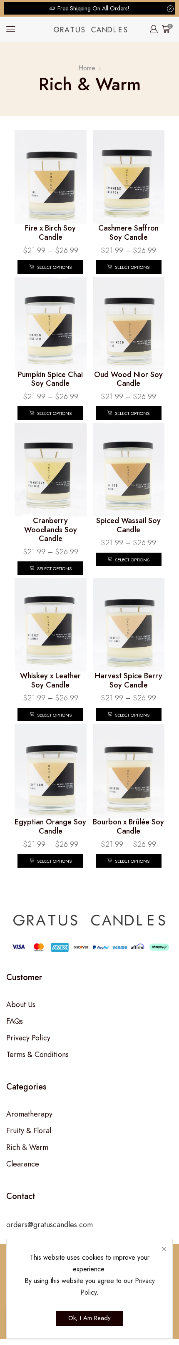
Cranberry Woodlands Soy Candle (50, 529)
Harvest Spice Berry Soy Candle (128, 680)
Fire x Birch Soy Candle (50, 233)
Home (86, 68)
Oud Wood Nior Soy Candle (128, 379)
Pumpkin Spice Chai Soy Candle (50, 379)
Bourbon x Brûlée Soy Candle (128, 826)
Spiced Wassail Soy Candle (128, 525)
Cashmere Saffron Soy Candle (128, 233)
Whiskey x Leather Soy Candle (50, 680)
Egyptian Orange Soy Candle (50, 826)
